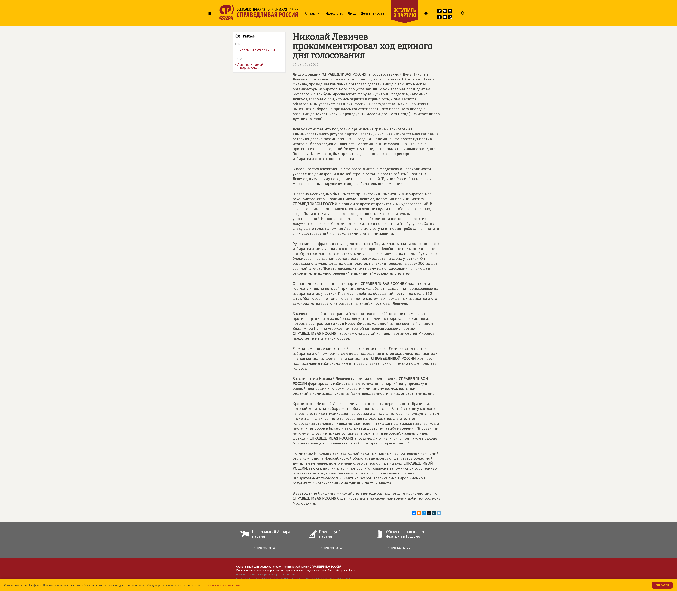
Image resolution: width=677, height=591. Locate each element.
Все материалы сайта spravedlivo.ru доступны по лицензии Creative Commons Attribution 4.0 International (293, 578)
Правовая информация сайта (222, 585)
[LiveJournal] (434, 513)
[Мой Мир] (424, 513)
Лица (352, 13)
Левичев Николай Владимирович (250, 66)
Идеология (334, 13)
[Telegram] (439, 513)
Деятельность (372, 13)
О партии (313, 13)
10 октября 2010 (306, 64)
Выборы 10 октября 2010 (256, 50)
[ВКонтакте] (414, 513)
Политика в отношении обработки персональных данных (267, 574)
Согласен (662, 585)
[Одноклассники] (419, 513)
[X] (429, 513)
